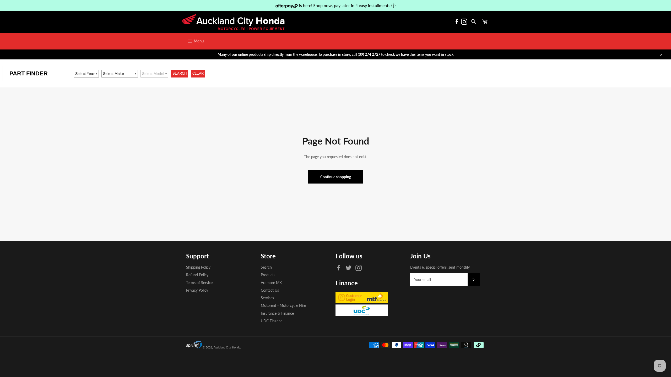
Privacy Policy (197, 290)
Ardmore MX (271, 282)
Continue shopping (335, 177)
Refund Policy (197, 275)
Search (266, 267)
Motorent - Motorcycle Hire (283, 305)
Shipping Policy (198, 267)
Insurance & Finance (277, 313)
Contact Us (270, 290)
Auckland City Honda (227, 347)
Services (267, 298)
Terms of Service (199, 282)
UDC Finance (271, 321)
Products (268, 275)
